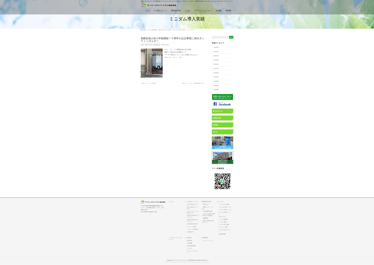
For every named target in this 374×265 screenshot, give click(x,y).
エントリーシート (208, 240)
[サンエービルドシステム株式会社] (159, 5)
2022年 (216, 47)
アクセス (189, 248)
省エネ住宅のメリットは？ (192, 207)
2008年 (216, 89)
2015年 (216, 60)
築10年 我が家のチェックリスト (192, 216)
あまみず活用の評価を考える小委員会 (208, 214)
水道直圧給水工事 (192, 224)
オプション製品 (223, 227)
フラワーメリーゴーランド (175, 238)
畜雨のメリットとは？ (207, 207)
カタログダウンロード (224, 230)
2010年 (216, 81)
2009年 (216, 85)
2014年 (216, 64)
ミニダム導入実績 (224, 224)
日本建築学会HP (207, 211)
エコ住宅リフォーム (192, 201)
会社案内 (189, 237)
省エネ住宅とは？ (192, 204)
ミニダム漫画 (223, 222)
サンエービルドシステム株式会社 (184, 260)
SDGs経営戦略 (191, 246)
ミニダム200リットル (225, 209)
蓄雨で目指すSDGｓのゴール (208, 221)
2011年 (216, 77)
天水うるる (222, 216)
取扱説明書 (222, 234)
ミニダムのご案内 (224, 204)
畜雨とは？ (206, 204)
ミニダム (221, 201)
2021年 (216, 51)
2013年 (216, 68)
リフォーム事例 (191, 226)
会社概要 (189, 243)
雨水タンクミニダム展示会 (148, 83)
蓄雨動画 (205, 218)
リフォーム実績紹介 (192, 229)
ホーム (172, 201)
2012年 (216, 72)
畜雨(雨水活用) (206, 201)
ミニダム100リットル (225, 207)
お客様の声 (190, 232)
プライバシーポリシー (192, 251)
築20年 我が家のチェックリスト (192, 220)
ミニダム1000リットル (224, 213)
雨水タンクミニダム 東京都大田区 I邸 (193, 83)
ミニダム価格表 (223, 219)
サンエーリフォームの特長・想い (192, 212)
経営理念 (189, 240)
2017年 (216, 56)
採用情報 (205, 237)
